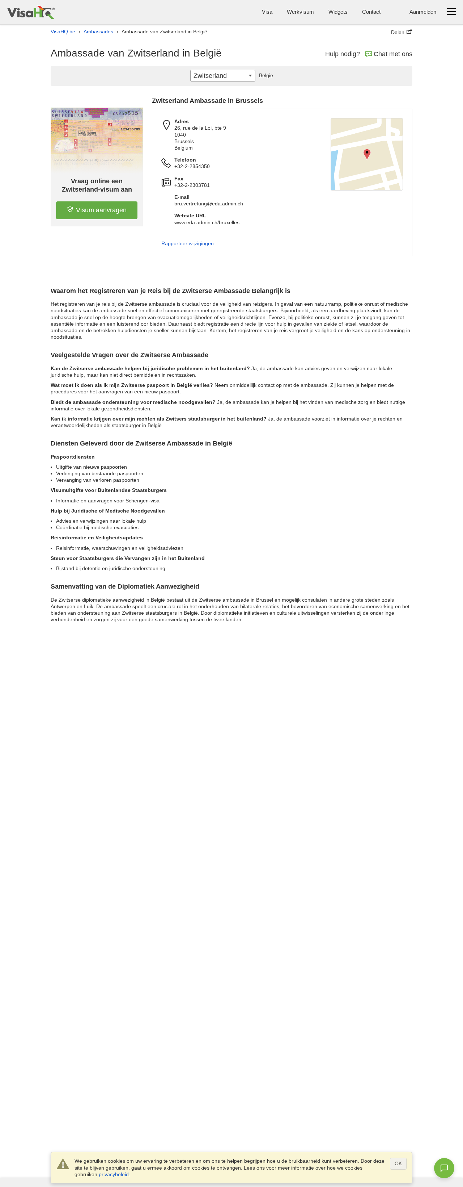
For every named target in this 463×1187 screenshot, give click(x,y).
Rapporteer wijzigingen (187, 243)
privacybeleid (114, 1174)
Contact (371, 12)
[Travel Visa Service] (31, 12)
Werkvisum (300, 12)
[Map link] (367, 154)
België (266, 75)
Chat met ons (393, 54)
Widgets (338, 12)
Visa (267, 12)
